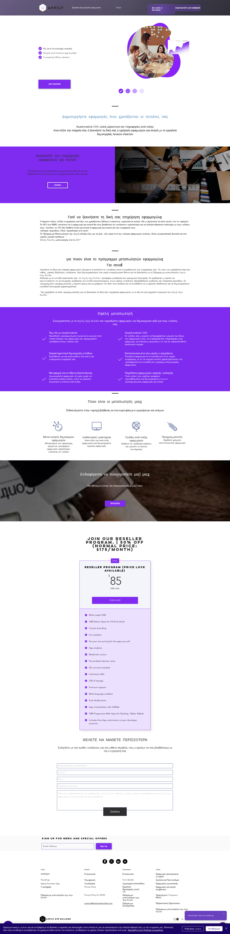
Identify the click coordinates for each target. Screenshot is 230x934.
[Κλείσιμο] (226, 928)
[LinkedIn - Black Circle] (118, 861)
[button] (118, 8)
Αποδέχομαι (214, 928)
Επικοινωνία (89, 874)
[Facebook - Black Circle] (104, 861)
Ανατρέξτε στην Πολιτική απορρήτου (145, 930)
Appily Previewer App (50, 883)
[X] (111, 861)
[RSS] (125, 861)
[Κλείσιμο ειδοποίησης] (224, 913)
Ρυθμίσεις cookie (193, 928)
